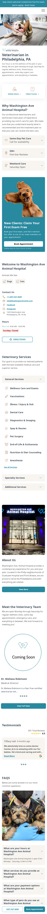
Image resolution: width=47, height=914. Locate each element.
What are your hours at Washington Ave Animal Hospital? (17, 851)
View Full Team (23, 706)
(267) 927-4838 (12, 909)
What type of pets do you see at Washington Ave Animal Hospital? (21, 903)
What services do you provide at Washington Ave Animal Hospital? (21, 873)
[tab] (20, 696)
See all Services (10, 467)
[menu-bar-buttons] (43, 10)
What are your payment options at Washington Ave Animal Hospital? (22, 888)
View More (23, 589)
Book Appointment (34, 909)
